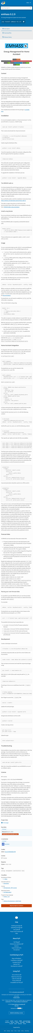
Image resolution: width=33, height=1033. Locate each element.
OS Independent (7, 892)
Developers (6, 883)
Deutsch (17, 1022)
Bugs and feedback (16, 958)
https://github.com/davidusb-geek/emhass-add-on (13, 200)
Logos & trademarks (16, 948)
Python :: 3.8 (6, 896)
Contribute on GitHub (16, 960)
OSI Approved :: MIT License (10, 888)
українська (7, 1022)
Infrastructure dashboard (16, 944)
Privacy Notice (15, 980)
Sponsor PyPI (16, 964)
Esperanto (20, 1023)
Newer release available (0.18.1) (10, 834)
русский (11, 1023)
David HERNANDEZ (9, 852)
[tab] (16, 29)
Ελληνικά (12, 1022)
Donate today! (16, 997)
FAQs (16, 933)
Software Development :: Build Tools (12, 901)
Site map (16, 1005)
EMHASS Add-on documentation (11, 207)
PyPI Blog (16, 942)
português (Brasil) (26, 1021)
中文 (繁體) (28, 1022)
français (16, 1021)
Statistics (16, 946)
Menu (28, 3)
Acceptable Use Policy (16, 982)
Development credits (16, 966)
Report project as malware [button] (16, 906)
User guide (15, 929)
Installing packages (16, 926)
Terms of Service (16, 975)
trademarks (8, 1001)
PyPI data (4, 829)
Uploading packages (16, 927)
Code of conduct (16, 979)
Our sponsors (16, 950)
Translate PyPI (15, 962)
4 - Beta (5, 879)
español (11, 1021)
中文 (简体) (22, 1022)
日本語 (20, 1021)
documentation (7, 295)
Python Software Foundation (20, 1001)
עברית (15, 1023)
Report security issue (17, 977)
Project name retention (16, 931)
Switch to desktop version (16, 1013)
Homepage (6, 823)
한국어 (24, 1023)
